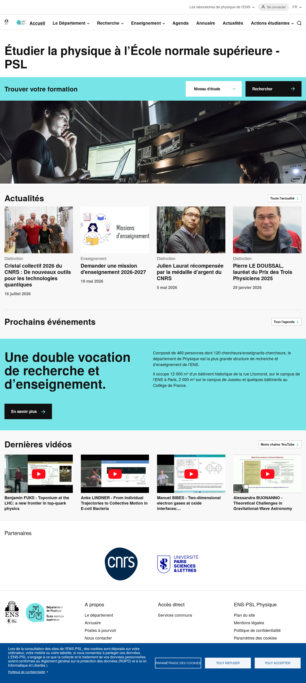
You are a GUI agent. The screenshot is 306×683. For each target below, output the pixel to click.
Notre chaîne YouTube (278, 444)
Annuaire (205, 23)
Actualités (233, 23)
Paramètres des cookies (255, 638)
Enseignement (146, 23)
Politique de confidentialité (26, 672)
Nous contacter (98, 638)
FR (295, 7)
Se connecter (276, 7)
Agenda (180, 23)
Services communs (175, 615)
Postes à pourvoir (100, 630)
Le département (99, 615)
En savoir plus (24, 411)
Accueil (37, 23)
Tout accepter (277, 663)
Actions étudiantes (270, 23)
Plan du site (244, 615)
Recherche (108, 23)
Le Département (69, 23)
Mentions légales (249, 622)
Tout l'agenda (284, 321)
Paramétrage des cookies (178, 663)
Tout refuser (228, 663)
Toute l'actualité (282, 198)
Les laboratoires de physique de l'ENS (220, 7)
